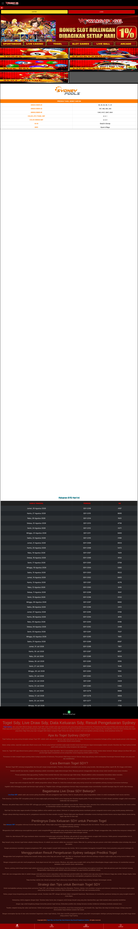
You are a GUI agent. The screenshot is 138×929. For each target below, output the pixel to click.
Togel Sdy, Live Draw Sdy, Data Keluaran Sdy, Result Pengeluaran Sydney (68, 920)
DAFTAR (34, 12)
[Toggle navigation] (3, 3)
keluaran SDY (10, 824)
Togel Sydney (7, 727)
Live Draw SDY (12, 794)
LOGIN (101, 12)
